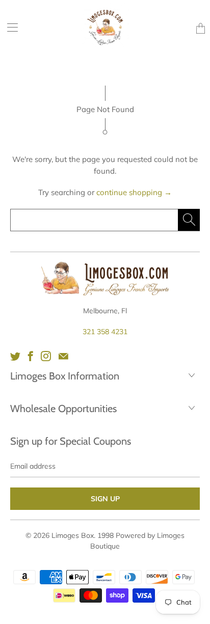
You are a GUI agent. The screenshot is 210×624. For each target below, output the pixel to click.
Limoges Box (72, 535)
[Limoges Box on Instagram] (46, 356)
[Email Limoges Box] (63, 356)
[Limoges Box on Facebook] (30, 356)
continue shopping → (134, 192)
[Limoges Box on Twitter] (15, 356)
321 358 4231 (105, 331)
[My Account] (9, 27)
